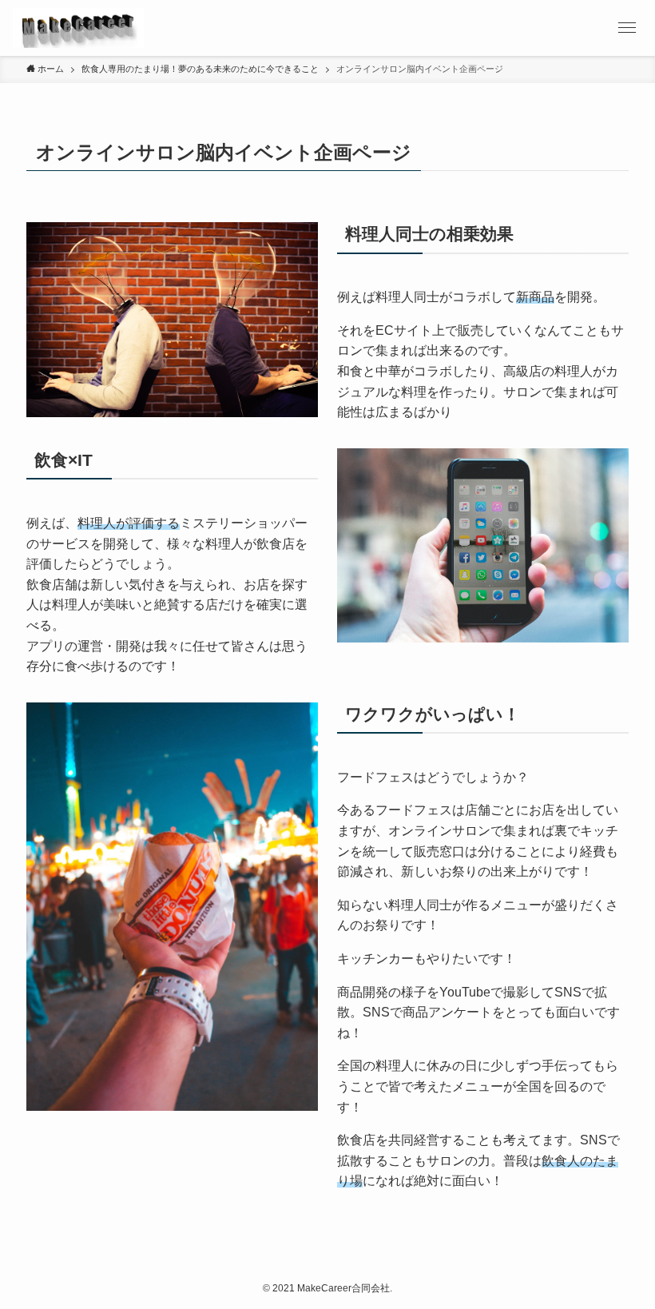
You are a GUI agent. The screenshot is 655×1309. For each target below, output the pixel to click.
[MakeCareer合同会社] (78, 28)
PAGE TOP (623, 1256)
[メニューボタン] (627, 28)
